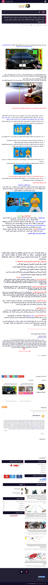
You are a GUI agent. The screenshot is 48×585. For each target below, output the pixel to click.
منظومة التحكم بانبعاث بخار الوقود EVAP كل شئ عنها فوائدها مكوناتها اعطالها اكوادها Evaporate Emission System (35, 562)
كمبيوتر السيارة (42, 472)
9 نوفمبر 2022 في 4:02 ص (36, 417)
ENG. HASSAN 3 (33, 583)
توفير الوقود (43, 468)
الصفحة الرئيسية (28, 25)
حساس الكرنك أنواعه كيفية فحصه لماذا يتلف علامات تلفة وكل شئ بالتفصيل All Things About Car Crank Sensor (36, 546)
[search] (3, 1)
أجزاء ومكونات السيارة (41, 464)
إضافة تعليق (42, 439)
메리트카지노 (37, 426)
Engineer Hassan (30, 395)
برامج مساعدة (42, 466)
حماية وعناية (23, 25)
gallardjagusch (36, 415)
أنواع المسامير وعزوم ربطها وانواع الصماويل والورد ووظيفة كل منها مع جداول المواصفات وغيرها (36, 530)
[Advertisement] (24, 35)
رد (5, 430)
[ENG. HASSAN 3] (24, 6)
